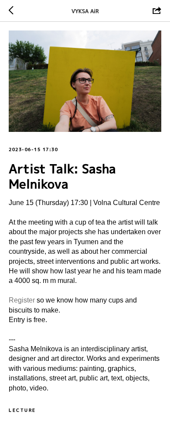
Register (23, 300)
